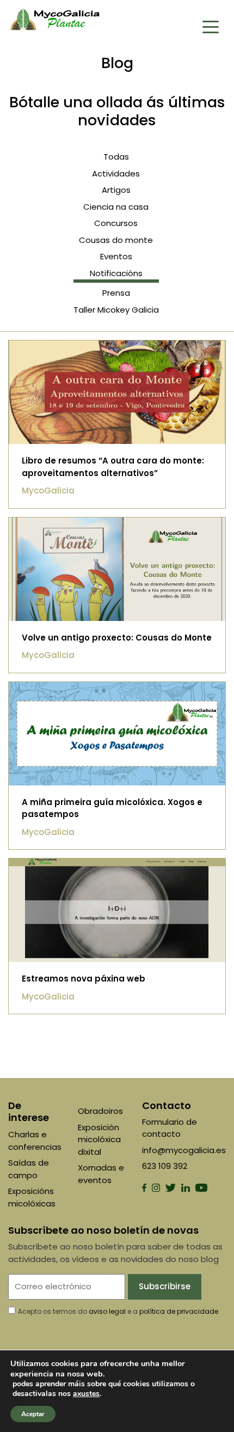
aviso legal (107, 1311)
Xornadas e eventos (101, 1174)
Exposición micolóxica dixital (99, 1139)
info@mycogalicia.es (184, 1150)
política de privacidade (178, 1311)
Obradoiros (100, 1111)
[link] (86, 1393)
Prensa (116, 292)
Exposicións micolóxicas (32, 1197)
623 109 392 (164, 1166)
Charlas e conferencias (34, 1141)
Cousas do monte (116, 240)
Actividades (116, 173)
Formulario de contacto (169, 1128)
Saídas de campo (28, 1169)
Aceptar (33, 1414)
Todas (116, 156)
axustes (86, 1394)
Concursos (116, 223)
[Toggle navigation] (210, 26)
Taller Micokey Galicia (116, 309)
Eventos (116, 256)
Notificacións (116, 273)
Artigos (116, 190)
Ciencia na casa (116, 206)
